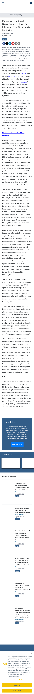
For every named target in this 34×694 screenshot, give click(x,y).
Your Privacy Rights (17, 680)
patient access (13, 76)
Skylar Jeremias (19, 492)
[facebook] (3, 43)
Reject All (17, 685)
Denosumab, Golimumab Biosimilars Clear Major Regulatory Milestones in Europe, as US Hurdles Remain (22, 612)
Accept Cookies (17, 690)
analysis (24, 82)
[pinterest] (12, 43)
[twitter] (6, 43)
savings (23, 73)
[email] (15, 43)
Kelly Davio (8, 35)
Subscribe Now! (17, 444)
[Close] (32, 653)
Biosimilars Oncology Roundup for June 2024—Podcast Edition (22, 510)
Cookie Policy (16, 676)
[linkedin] (9, 43)
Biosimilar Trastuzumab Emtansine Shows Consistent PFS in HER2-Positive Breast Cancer (22, 535)
